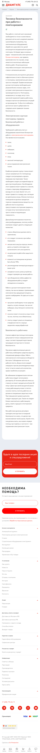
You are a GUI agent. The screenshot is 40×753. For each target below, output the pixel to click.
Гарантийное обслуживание (11, 639)
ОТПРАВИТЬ (20, 471)
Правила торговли (8, 671)
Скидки (4, 607)
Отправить (20, 511)
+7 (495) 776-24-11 (31, 2)
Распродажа (6, 551)
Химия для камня (7, 548)
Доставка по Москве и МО (10, 616)
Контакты (5, 594)
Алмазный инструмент (9, 531)
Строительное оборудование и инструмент (16, 541)
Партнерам (6, 665)
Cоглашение (6, 678)
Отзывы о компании (8, 577)
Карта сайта (6, 685)
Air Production (13, 743)
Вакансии (5, 591)
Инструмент (6, 545)
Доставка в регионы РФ (10, 620)
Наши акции (6, 603)
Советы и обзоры (8, 662)
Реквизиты (5, 587)
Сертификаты (6, 584)
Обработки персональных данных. (21, 521)
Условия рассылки (8, 681)
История (5, 581)
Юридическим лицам (9, 694)
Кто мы (4, 574)
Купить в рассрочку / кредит (11, 652)
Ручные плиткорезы (12, 57)
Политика (5, 675)
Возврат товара (7, 629)
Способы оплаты (7, 626)
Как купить (5, 564)
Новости (5, 567)
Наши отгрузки (7, 571)
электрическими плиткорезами (22, 135)
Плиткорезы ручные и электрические (15, 535)
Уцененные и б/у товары (10, 555)
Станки (4, 538)
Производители (7, 668)
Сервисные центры (8, 642)
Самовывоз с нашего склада (11, 623)
